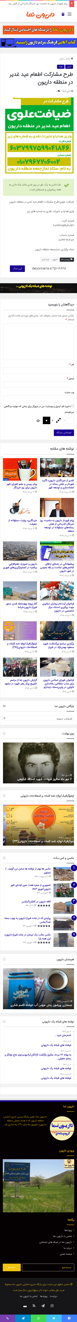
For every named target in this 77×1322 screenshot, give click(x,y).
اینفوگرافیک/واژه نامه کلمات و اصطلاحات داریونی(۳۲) (40, 841)
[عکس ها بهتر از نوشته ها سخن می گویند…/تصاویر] (63, 874)
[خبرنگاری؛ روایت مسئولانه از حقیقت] (20, 507)
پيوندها (68, 1230)
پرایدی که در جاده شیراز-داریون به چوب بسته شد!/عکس (27, 920)
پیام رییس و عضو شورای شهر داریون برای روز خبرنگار (22, 486)
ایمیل (70, 379)
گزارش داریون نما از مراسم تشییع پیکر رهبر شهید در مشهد (20, 682)
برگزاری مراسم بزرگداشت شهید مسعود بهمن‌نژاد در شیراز (58, 646)
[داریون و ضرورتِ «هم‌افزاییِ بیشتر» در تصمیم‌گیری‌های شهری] (20, 551)
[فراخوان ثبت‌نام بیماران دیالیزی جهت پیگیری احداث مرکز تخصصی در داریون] (57, 591)
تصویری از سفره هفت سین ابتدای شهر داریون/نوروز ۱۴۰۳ (31, 887)
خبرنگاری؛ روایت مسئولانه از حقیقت (22, 522)
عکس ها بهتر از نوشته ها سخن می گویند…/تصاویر (28, 871)
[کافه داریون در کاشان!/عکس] (63, 907)
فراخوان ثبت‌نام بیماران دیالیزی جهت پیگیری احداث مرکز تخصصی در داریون (58, 607)
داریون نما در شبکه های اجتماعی (55, 1242)
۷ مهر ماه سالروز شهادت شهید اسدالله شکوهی (45, 779)
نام (71, 365)
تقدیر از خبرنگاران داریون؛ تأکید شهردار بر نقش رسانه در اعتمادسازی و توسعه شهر (58, 484)
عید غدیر (45, 259)
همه (61, 67)
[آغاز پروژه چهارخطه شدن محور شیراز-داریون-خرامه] (20, 591)
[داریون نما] (41, 14)
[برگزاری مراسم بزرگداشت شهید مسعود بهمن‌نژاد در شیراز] (57, 630)
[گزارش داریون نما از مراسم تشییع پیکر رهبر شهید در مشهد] (20, 667)
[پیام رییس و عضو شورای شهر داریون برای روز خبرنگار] (20, 469)
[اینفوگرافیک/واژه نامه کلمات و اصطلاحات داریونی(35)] (20, 630)
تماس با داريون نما (62, 1236)
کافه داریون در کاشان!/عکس (36, 902)
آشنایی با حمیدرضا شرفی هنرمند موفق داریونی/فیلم (41, 1005)
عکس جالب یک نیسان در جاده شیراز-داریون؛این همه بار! (27, 937)
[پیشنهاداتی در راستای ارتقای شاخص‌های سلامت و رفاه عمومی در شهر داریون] (57, 551)
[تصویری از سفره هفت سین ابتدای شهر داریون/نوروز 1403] (63, 890)
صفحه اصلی (66, 1254)
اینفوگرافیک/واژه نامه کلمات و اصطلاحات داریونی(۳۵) (22, 646)
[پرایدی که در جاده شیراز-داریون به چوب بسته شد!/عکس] (63, 923)
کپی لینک (17, 269)
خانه (68, 59)
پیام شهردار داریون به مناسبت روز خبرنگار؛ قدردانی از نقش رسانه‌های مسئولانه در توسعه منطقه (57, 525)
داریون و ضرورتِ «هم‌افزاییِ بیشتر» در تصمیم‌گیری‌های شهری (20, 566)
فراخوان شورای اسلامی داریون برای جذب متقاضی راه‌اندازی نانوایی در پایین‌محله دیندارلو (58, 684)
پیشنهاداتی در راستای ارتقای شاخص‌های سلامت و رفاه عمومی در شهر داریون (57, 567)
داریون (55, 259)
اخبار (61, 59)
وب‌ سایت (69, 392)
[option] (38, 762)
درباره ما (68, 1248)
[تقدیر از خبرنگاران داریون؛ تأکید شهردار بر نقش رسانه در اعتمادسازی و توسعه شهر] (57, 467)
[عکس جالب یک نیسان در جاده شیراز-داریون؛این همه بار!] (63, 940)
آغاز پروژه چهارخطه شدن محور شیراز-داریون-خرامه (21, 606)
